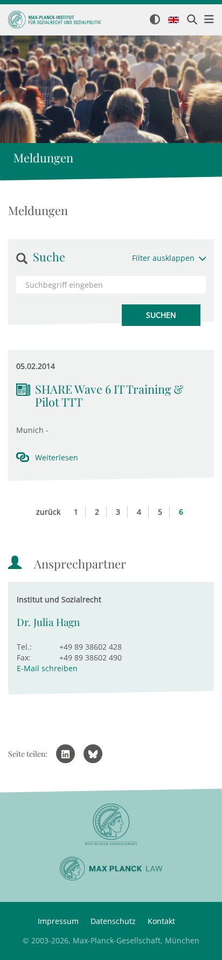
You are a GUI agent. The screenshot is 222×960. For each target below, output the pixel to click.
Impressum (58, 921)
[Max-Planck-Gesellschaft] (111, 825)
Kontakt (161, 921)
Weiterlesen (56, 457)
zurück (48, 512)
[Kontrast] (155, 20)
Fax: (24, 657)
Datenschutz (113, 921)
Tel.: (24, 647)
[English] (173, 20)
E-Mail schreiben (47, 668)
